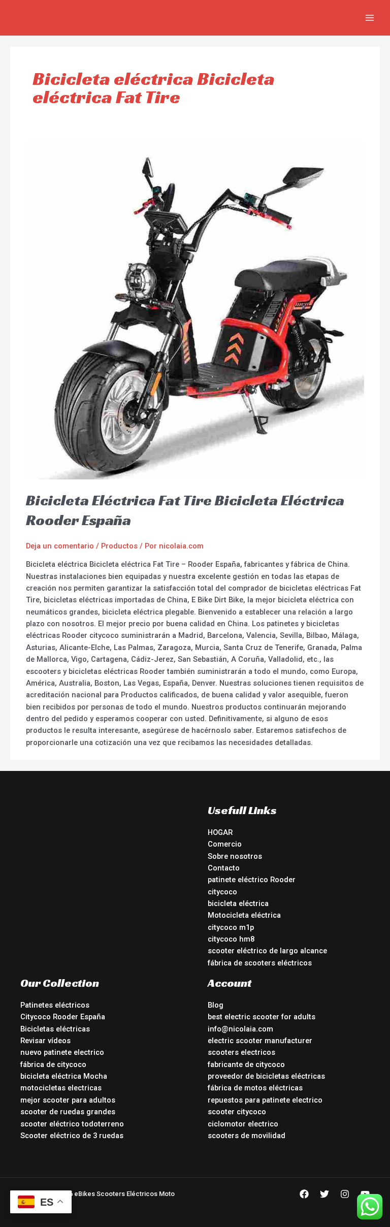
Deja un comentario (60, 546)
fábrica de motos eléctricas (255, 1087)
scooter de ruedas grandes (67, 1111)
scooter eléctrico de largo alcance (267, 950)
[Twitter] (324, 1194)
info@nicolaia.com (240, 1029)
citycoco (222, 891)
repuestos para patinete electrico (265, 1100)
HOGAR (220, 832)
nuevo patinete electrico (62, 1052)
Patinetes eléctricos (54, 1005)
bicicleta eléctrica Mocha (63, 1076)
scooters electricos (241, 1052)
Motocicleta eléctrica (244, 915)
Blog (215, 1005)
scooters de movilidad (246, 1135)
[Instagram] (344, 1194)
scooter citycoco (237, 1111)
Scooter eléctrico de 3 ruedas (71, 1135)
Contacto (224, 868)
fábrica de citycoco (53, 1064)
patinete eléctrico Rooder (252, 879)
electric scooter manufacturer (260, 1040)
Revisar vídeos (45, 1040)
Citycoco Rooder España (62, 1016)
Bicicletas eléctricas (55, 1029)
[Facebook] (304, 1194)
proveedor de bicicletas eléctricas (266, 1076)
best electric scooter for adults (261, 1016)
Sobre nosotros (235, 856)
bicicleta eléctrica (238, 903)
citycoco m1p (231, 927)
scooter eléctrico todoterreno (72, 1123)
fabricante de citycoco (246, 1064)
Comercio (225, 844)
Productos (119, 546)
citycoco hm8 (231, 939)
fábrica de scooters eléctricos (260, 962)
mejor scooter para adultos (67, 1100)
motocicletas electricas (61, 1087)
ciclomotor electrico (243, 1123)
